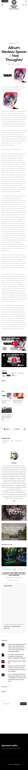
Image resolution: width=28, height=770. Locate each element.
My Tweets (4, 686)
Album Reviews (12, 43)
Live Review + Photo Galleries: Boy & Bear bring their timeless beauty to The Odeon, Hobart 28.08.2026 (14, 574)
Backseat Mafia (9, 745)
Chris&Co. (17, 764)
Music (18, 43)
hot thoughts (6, 440)
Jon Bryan (18, 533)
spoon (4, 442)
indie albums (19, 440)
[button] (26, 5)
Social (3, 691)
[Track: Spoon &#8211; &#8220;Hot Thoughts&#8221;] (6, 396)
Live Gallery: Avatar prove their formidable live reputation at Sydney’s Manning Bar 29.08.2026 (16, 656)
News (14, 570)
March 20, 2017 (11, 64)
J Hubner (18, 64)
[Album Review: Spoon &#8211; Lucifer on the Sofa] (18, 396)
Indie (12, 440)
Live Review (20, 569)
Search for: (4, 701)
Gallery (14, 569)
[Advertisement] (14, 25)
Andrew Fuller (9, 577)
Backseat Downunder (7, 569)
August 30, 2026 (18, 577)
